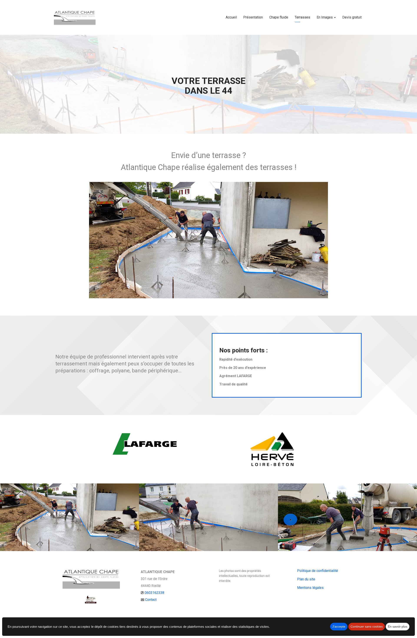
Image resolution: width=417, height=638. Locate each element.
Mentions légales (310, 588)
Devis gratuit (352, 17)
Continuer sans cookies (367, 626)
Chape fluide (278, 17)
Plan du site (306, 579)
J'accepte (338, 626)
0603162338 (154, 593)
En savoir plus (397, 626)
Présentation (253, 17)
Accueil (231, 17)
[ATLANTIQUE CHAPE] (75, 17)
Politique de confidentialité (317, 571)
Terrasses (302, 17)
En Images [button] (325, 17)
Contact (151, 600)
